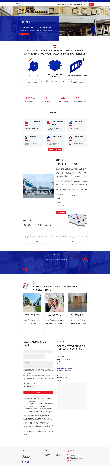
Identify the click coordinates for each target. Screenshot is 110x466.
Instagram (67, 377)
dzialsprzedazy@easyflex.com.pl (76, 458)
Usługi (46, 456)
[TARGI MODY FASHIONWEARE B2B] (54, 302)
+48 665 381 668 (84, 1)
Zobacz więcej (61, 212)
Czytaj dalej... (38, 241)
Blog (75, 4)
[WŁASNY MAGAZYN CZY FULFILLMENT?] (32, 302)
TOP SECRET (72, 233)
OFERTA (24, 34)
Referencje (79, 4)
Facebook (60, 377)
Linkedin (59, 380)
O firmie (46, 455)
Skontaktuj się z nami (55, 149)
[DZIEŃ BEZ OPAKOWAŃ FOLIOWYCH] (77, 302)
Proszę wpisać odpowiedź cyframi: (30, 383)
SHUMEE (38, 233)
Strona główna (60, 4)
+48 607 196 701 (72, 455)
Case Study (85, 4)
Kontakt (91, 4)
